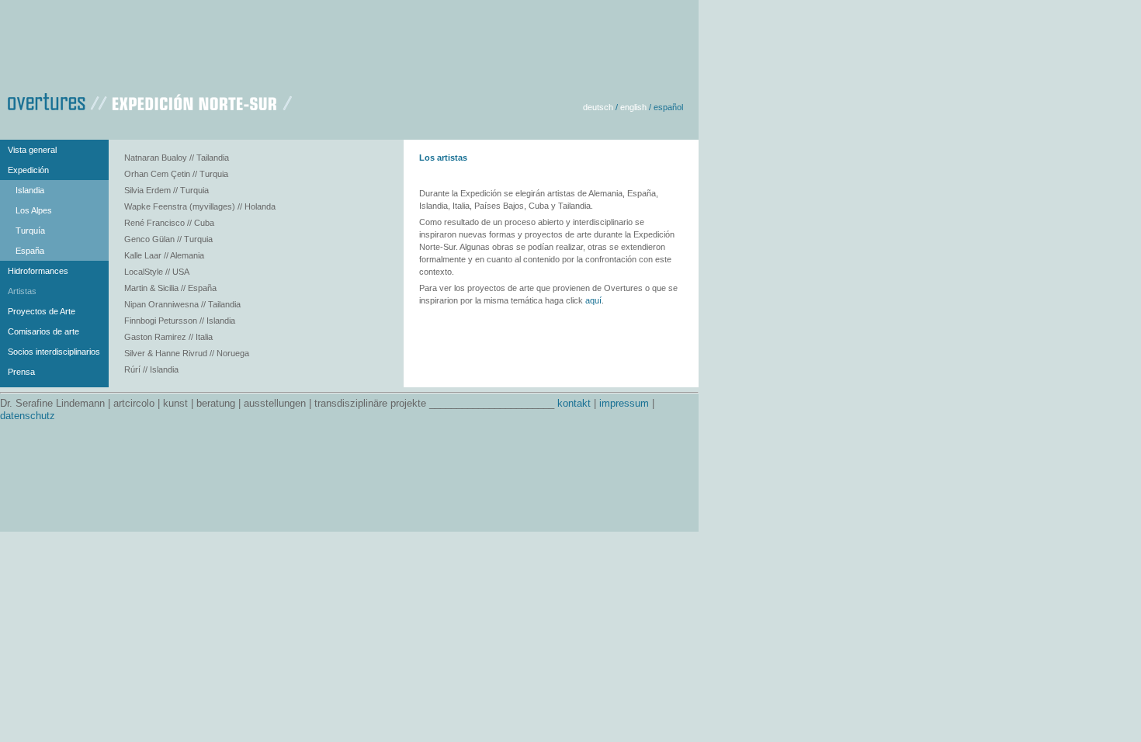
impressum (624, 403)
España (30, 250)
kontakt (574, 403)
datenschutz (27, 415)
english (633, 107)
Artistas (22, 291)
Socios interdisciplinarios (54, 351)
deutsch (598, 107)
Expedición (28, 170)
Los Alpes (34, 210)
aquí (593, 300)
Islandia (30, 190)
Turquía (30, 230)
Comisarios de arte (43, 331)
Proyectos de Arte (41, 311)
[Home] (150, 99)
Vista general (32, 149)
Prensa (21, 371)
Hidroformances (38, 271)
